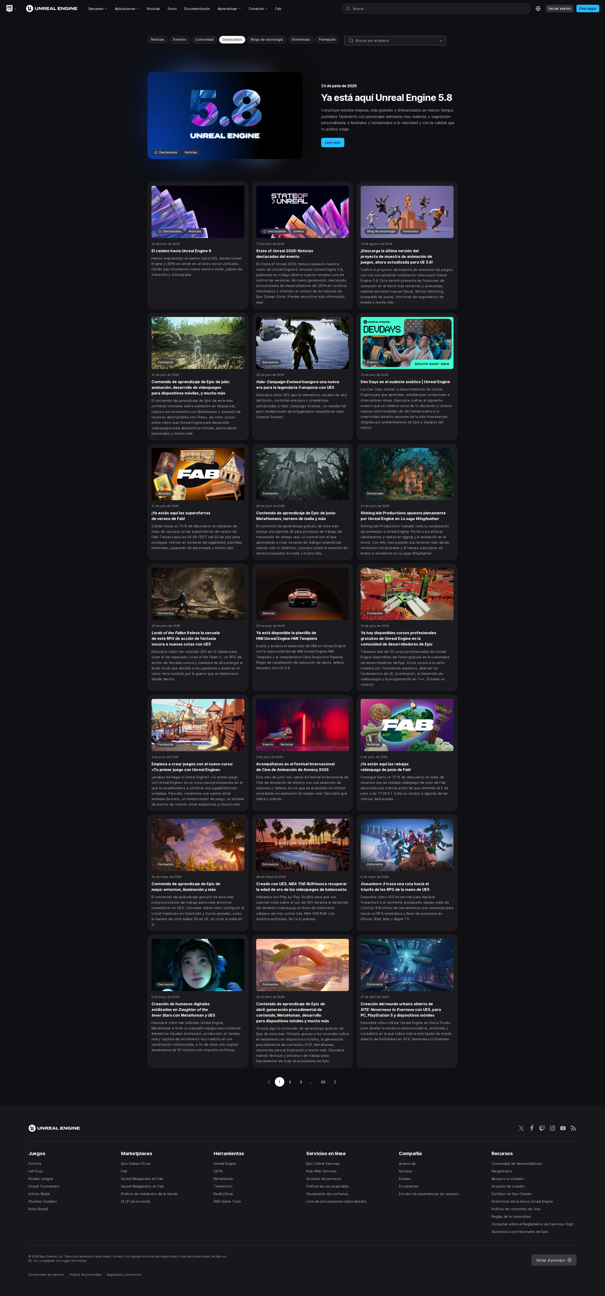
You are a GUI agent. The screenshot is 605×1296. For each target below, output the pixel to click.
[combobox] (396, 40)
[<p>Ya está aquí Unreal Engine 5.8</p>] (302, 115)
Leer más (333, 142)
